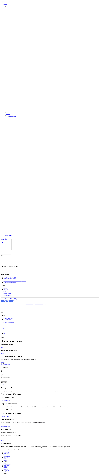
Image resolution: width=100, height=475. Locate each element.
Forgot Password (7, 293)
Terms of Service (39, 304)
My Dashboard (7, 452)
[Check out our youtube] (4, 301)
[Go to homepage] (4, 2)
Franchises (6, 454)
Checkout (3, 347)
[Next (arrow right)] (2, 312)
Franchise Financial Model (10, 278)
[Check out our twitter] (9, 301)
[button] (4, 331)
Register (5, 288)
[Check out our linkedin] (12, 301)
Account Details (7, 295)
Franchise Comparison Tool (10, 282)
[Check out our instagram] (7, 301)
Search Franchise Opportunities (11, 277)
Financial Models (7, 320)
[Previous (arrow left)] (1, 312)
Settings (5, 460)
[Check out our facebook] (2, 301)
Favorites (6, 289)
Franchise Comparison (9, 322)
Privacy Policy (13, 298)
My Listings (6, 458)
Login (4, 239)
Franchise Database (8, 318)
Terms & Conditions (5, 298)
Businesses (6, 453)
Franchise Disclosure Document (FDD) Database (15, 281)
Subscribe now (12, 116)
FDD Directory (6, 235)
